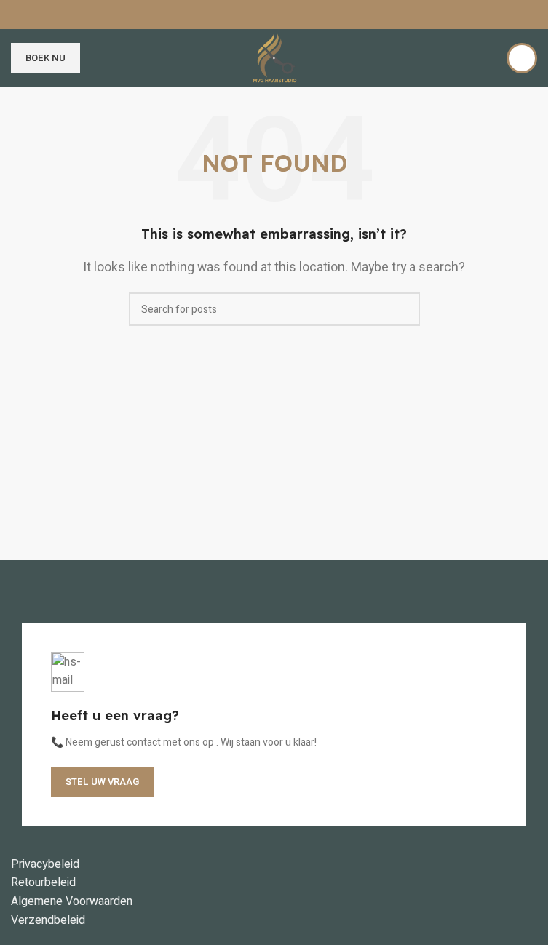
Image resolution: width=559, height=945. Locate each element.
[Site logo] (274, 57)
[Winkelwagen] (486, 58)
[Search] (521, 58)
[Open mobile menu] (100, 58)
